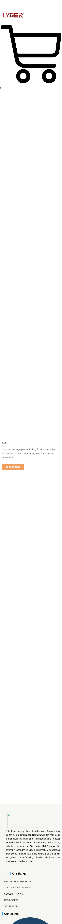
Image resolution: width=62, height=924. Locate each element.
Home (25, 99)
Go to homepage (13, 467)
